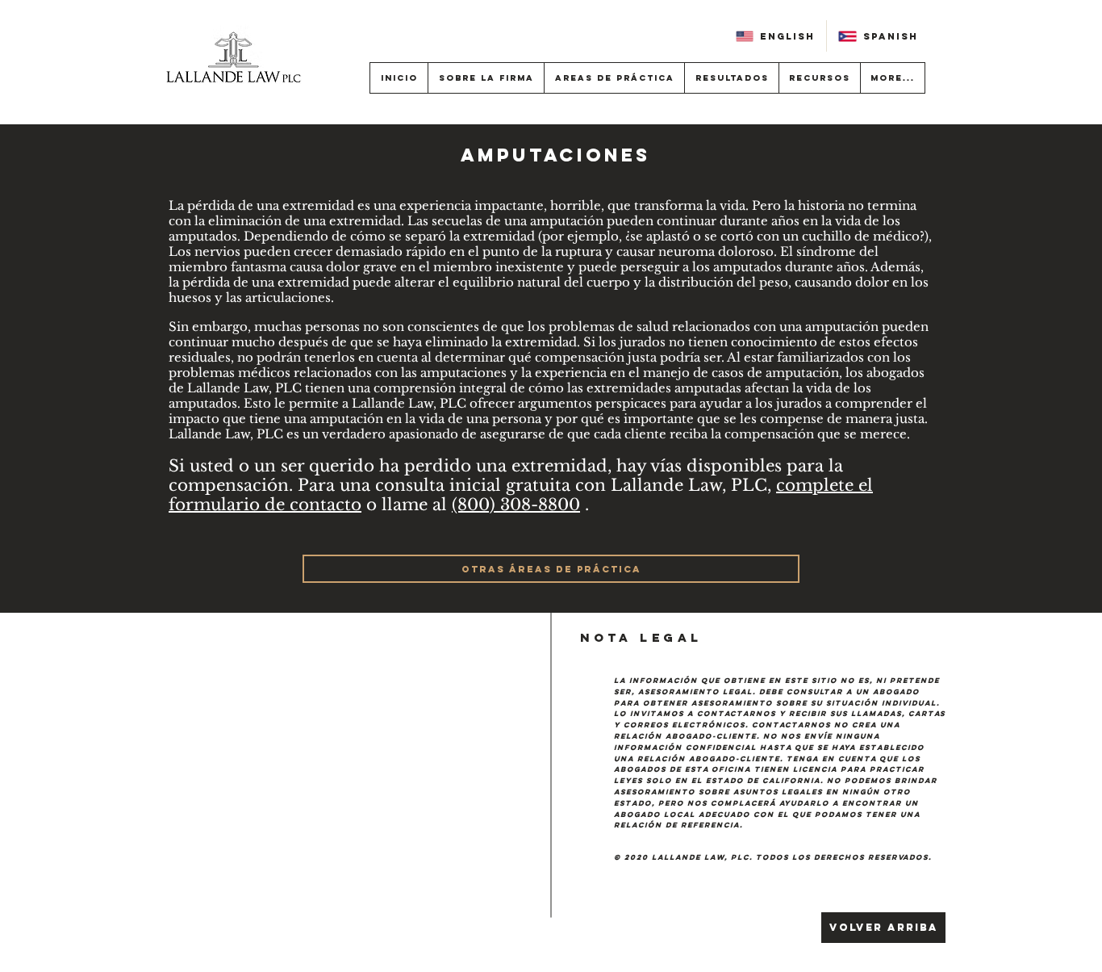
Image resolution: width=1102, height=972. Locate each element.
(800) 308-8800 (516, 504)
